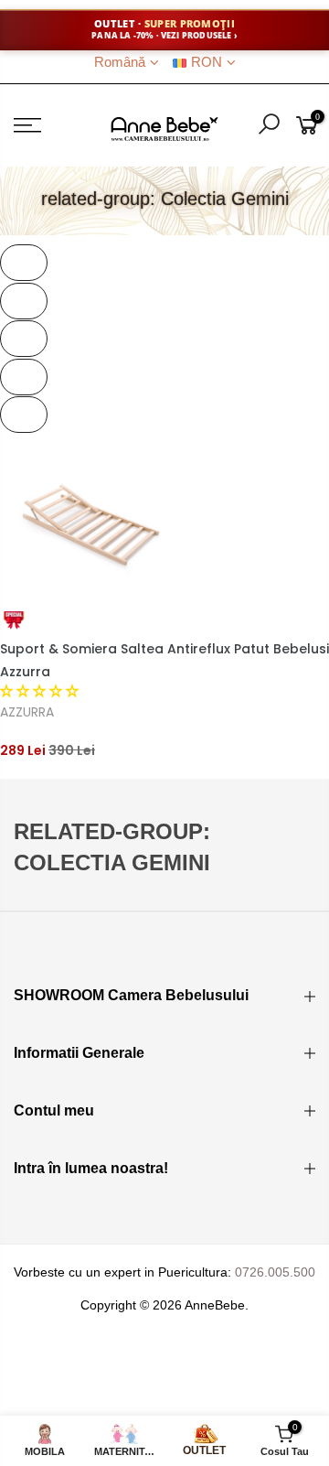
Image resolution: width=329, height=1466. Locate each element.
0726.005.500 (275, 1272)
